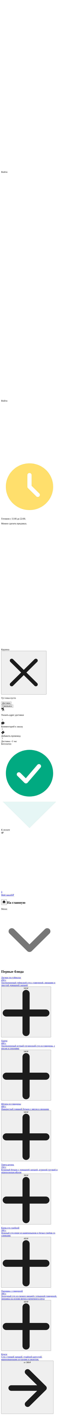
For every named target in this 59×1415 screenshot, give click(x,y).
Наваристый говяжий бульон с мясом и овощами (25, 1109)
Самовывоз (7, 706)
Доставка (6, 703)
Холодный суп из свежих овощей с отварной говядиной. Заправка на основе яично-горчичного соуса (29, 1297)
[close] (23, 673)
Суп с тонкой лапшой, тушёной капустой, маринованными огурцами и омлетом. (21, 1358)
